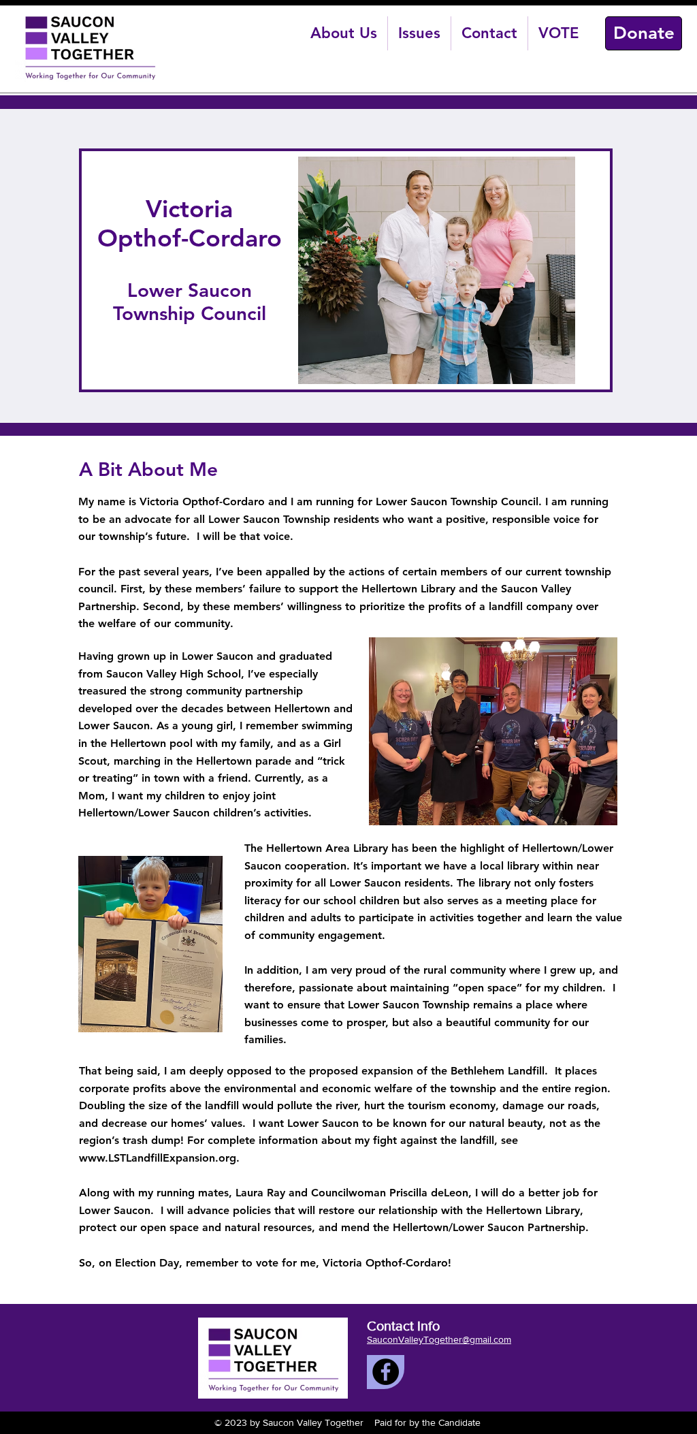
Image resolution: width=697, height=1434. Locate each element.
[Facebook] (385, 1371)
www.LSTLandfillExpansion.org (157, 1157)
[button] (343, 33)
